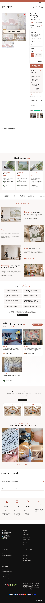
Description (33, 105)
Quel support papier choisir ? (27, 560)
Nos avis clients (25, 542)
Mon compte (25, 551)
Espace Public (4, 576)
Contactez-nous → (22, 399)
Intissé (33, 55)
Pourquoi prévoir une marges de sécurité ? (13, 291)
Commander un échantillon (36, 89)
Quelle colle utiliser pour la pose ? (13, 300)
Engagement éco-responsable (27, 535)
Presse (24, 546)
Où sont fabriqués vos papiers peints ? (31, 295)
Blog (24, 544)
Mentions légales (25, 541)
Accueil (14, 5)
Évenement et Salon (5, 573)
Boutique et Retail (5, 568)
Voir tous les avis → (37, 324)
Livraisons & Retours (26, 558)
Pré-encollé (36, 55)
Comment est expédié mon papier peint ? (13, 296)
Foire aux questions (26, 553)
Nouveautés (30, 5)
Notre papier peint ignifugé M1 (6, 578)
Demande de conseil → (22, 314)
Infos (16, 8)
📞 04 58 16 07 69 (20, 2)
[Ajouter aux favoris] (25, 14)
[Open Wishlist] (39, 7)
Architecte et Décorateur (6, 574)
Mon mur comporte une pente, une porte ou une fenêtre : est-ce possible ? (31, 301)
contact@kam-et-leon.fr (7, 532)
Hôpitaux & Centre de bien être (7, 571)
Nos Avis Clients (6, 2)
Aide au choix (39, 50)
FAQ (2, 2)
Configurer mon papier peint (36, 66)
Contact (11, 2)
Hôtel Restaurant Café (5, 569)
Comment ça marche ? (35, 100)
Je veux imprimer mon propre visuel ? (31, 306)
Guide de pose (33, 103)
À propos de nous (25, 534)
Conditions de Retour (26, 539)
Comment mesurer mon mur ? (36, 44)
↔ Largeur (33, 38)
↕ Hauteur (38, 38)
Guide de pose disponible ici (29, 258)
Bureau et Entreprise (5, 566)
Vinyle (40, 55)
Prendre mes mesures (26, 557)
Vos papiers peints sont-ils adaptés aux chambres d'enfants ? (31, 291)
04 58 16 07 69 (5, 533)
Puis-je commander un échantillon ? (13, 306)
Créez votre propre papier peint (24, 8)
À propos (15, 2)
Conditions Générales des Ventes (28, 537)
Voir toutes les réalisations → (22, 464)
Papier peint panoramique (21, 5)
